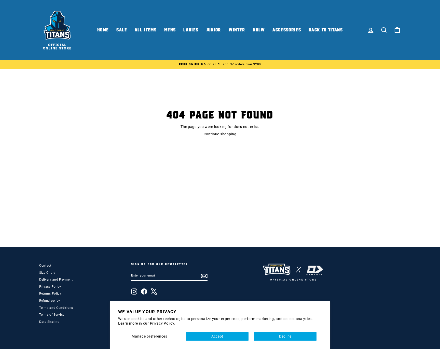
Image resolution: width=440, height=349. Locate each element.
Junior (213, 29)
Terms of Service (51, 314)
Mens (170, 29)
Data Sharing (49, 322)
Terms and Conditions (56, 308)
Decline (285, 336)
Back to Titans (326, 29)
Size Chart (47, 272)
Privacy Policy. (162, 323)
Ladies (190, 29)
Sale (121, 29)
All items (146, 29)
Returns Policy (50, 293)
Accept (217, 336)
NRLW (259, 29)
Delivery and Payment (56, 279)
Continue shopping (220, 134)
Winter (237, 29)
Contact (45, 265)
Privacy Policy (50, 286)
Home (103, 29)
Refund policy (49, 300)
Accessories (286, 29)
